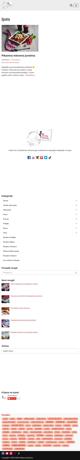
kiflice (6, 428)
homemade (37, 425)
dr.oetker (72, 422)
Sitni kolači (47, 438)
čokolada (8, 448)
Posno (40, 435)
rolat (6, 438)
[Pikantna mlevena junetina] (20, 38)
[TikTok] (18, 453)
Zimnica (65, 445)
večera (70, 442)
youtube (47, 445)
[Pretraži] (71, 5)
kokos (14, 428)
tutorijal (31, 442)
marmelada (16, 432)
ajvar (5, 418)
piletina (66, 432)
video (6, 445)
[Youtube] (7, 453)
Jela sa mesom (14, 62)
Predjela (58, 435)
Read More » (30, 75)
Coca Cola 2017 (55, 418)
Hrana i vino (48, 425)
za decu (57, 445)
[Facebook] (3, 453)
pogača (21, 435)
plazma (12, 435)
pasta (57, 432)
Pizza (5, 435)
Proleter (69, 435)
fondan (6, 425)
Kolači (30, 428)
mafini (69, 428)
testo (14, 442)
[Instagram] (10, 453)
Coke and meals (37, 422)
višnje (31, 445)
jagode (67, 425)
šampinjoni (19, 448)
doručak (60, 422)
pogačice (31, 435)
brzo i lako (29, 418)
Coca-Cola (5, 62)
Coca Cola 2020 (23, 422)
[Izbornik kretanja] (76, 5)
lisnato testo (57, 428)
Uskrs (41, 442)
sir (38, 438)
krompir (38, 428)
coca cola (41, 418)
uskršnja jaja (51, 442)
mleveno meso (36, 432)
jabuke (58, 425)
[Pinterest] (14, 453)
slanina (68, 438)
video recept (18, 445)
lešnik (47, 428)
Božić (12, 418)
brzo (20, 418)
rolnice (13, 438)
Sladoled (58, 438)
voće (38, 445)
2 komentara (15, 60)
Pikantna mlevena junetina (18, 55)
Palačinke (48, 432)
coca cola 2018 (70, 418)
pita (74, 432)
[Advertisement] (20, 94)
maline (6, 432)
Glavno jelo (17, 425)
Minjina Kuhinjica (26, 458)
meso (26, 432)
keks (75, 425)
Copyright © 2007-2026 (10, 458)
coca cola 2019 (9, 422)
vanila (62, 442)
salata (31, 438)
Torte (22, 442)
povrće (49, 435)
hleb (28, 425)
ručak (22, 438)
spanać (6, 442)
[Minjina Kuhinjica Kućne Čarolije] (8, 5)
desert (50, 422)
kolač (21, 428)
